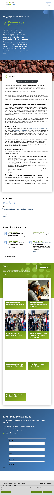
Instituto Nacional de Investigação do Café (38, 128)
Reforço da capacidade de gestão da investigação (15, 294)
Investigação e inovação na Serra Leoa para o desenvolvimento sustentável (16, 235)
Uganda (4, 216)
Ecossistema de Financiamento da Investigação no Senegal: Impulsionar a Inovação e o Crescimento (16, 245)
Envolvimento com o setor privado (38, 355)
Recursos (8, 17)
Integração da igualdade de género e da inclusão (15, 355)
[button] (27, 81)
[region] (27, 490)
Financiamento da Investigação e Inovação (18, 16)
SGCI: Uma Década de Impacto (41, 234)
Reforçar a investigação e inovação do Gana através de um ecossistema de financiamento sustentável (42, 247)
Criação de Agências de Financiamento (15, 386)
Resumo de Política (13, 232)
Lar (4, 16)
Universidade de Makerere (19, 130)
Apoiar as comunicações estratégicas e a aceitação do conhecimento (38, 324)
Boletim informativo (38, 232)
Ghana (34, 251)
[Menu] (48, 6)
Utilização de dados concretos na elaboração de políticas (38, 294)
